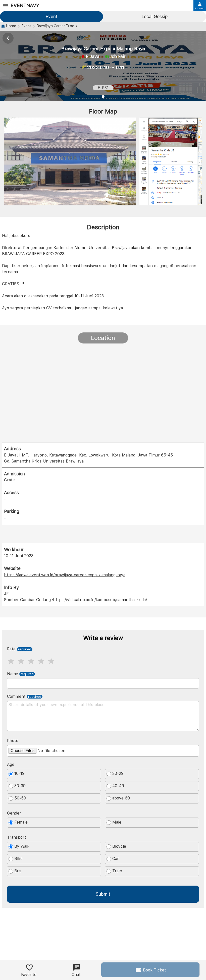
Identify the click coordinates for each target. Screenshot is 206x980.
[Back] (8, 38)
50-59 (20, 798)
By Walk (21, 846)
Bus (17, 871)
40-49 (118, 785)
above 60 (121, 798)
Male (116, 822)
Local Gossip (154, 16)
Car (115, 858)
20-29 (118, 773)
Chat (76, 974)
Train (117, 871)
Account (199, 8)
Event (51, 16)
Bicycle (119, 846)
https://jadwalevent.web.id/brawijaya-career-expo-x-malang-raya (64, 574)
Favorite (28, 974)
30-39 (20, 785)
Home (11, 26)
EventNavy (25, 5)
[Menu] (6, 6)
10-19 (19, 773)
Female (21, 822)
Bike (18, 858)
